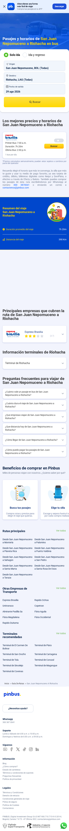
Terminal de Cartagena (45, 654)
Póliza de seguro (10, 802)
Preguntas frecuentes (12, 776)
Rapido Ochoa (41, 600)
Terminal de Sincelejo (13, 665)
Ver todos (61, 531)
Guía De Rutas (18, 683)
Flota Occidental (42, 617)
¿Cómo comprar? (10, 766)
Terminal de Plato (43, 645)
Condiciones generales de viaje (16, 799)
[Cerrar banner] (4, 6)
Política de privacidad (12, 779)
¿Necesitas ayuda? (18, 708)
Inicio (7, 683)
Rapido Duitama (11, 623)
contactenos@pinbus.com (16, 187)
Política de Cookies (11, 805)
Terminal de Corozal (44, 660)
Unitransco (8, 605)
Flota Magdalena (11, 617)
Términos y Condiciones (13, 792)
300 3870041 (21, 185)
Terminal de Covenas (13, 671)
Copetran (39, 605)
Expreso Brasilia (10, 600)
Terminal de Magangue (45, 665)
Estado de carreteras (11, 770)
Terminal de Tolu (11, 660)
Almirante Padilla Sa (12, 611)
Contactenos (8, 808)
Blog (4, 763)
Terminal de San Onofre (14, 654)
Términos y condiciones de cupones (18, 773)
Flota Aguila (40, 611)
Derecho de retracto (11, 796)
